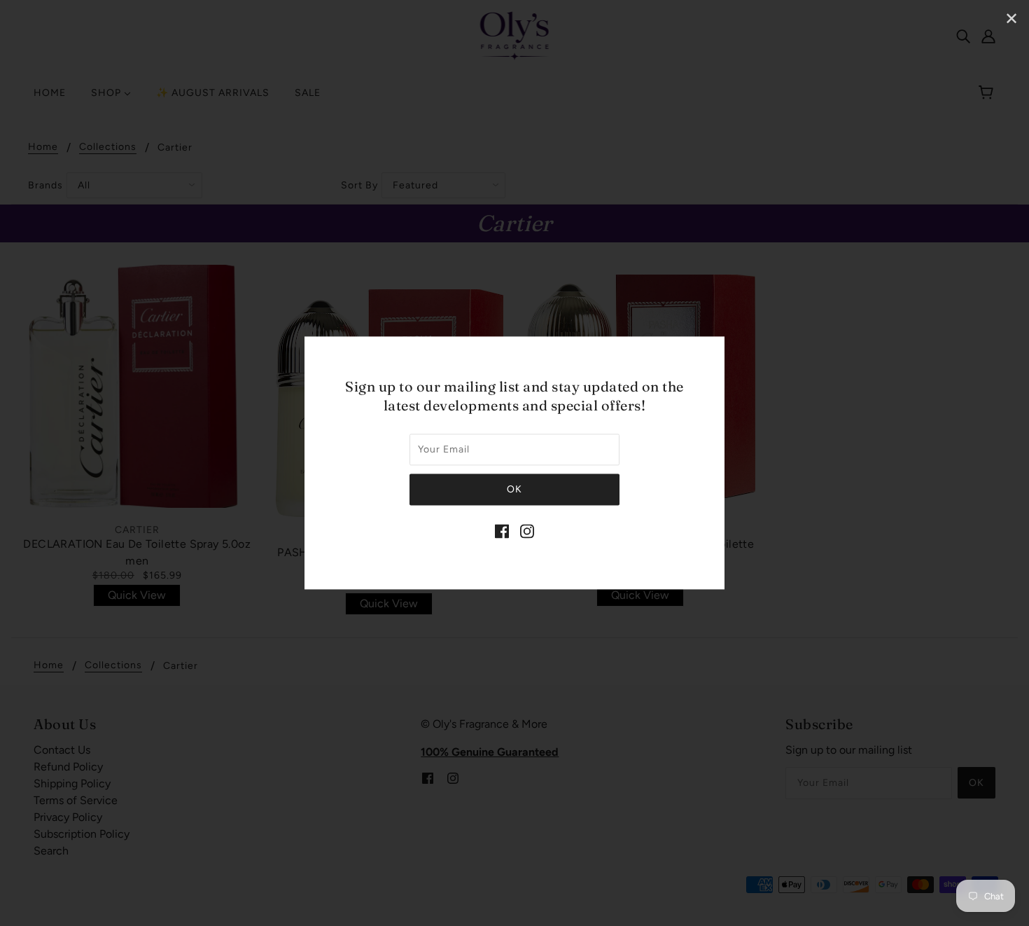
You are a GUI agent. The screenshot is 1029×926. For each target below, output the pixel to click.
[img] (501, 531)
